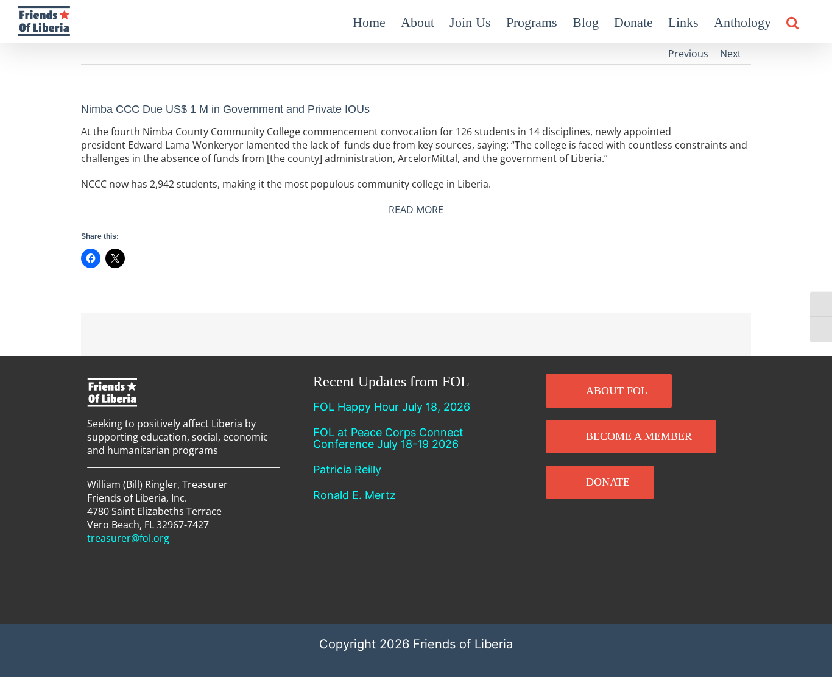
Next (730, 53)
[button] (792, 21)
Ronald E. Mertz (354, 495)
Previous (688, 53)
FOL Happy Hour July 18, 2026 (391, 406)
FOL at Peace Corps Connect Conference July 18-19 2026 (388, 438)
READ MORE (416, 209)
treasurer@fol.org (128, 538)
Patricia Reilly (347, 469)
